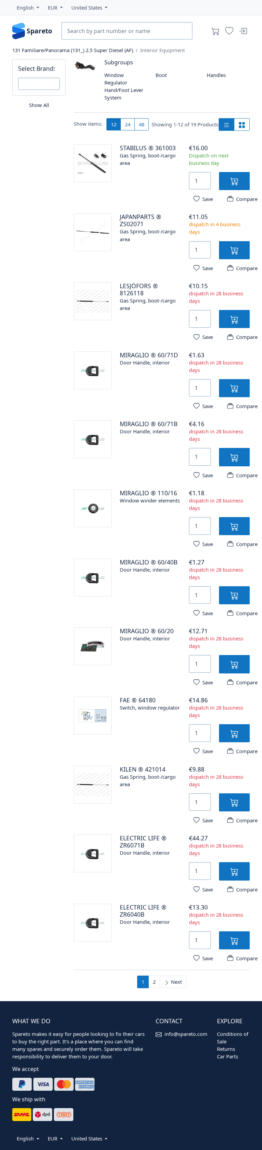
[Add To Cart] (234, 181)
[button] (28, 7)
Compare (247, 199)
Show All (39, 105)
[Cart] (215, 31)
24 (127, 124)
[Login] (243, 31)
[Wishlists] (229, 31)
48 (141, 124)
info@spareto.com (185, 1033)
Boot (161, 75)
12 (113, 124)
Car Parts (227, 1056)
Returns (226, 1048)
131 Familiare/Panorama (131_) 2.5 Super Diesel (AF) (72, 50)
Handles (216, 75)
